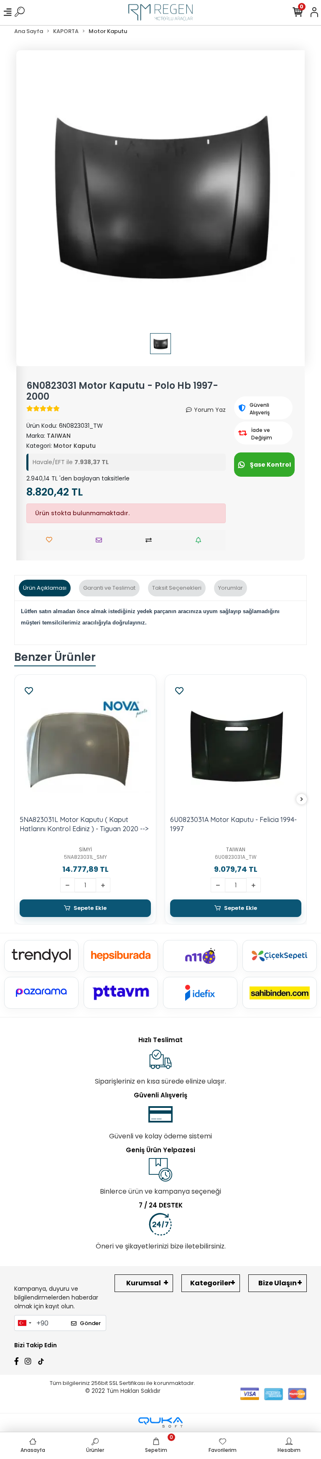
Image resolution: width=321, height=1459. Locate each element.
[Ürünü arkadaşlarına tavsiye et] (101, 540)
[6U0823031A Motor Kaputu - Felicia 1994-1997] (235, 745)
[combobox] (24, 1323)
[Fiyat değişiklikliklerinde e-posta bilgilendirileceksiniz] (200, 540)
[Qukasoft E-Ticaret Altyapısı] (160, 1422)
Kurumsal (143, 1283)
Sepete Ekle (90, 908)
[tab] (45, 588)
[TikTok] (41, 1360)
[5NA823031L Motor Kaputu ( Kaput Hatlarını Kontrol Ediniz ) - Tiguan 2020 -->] (85, 745)
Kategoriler (210, 1283)
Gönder (90, 1323)
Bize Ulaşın (277, 1283)
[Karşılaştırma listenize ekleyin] (150, 540)
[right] (302, 799)
